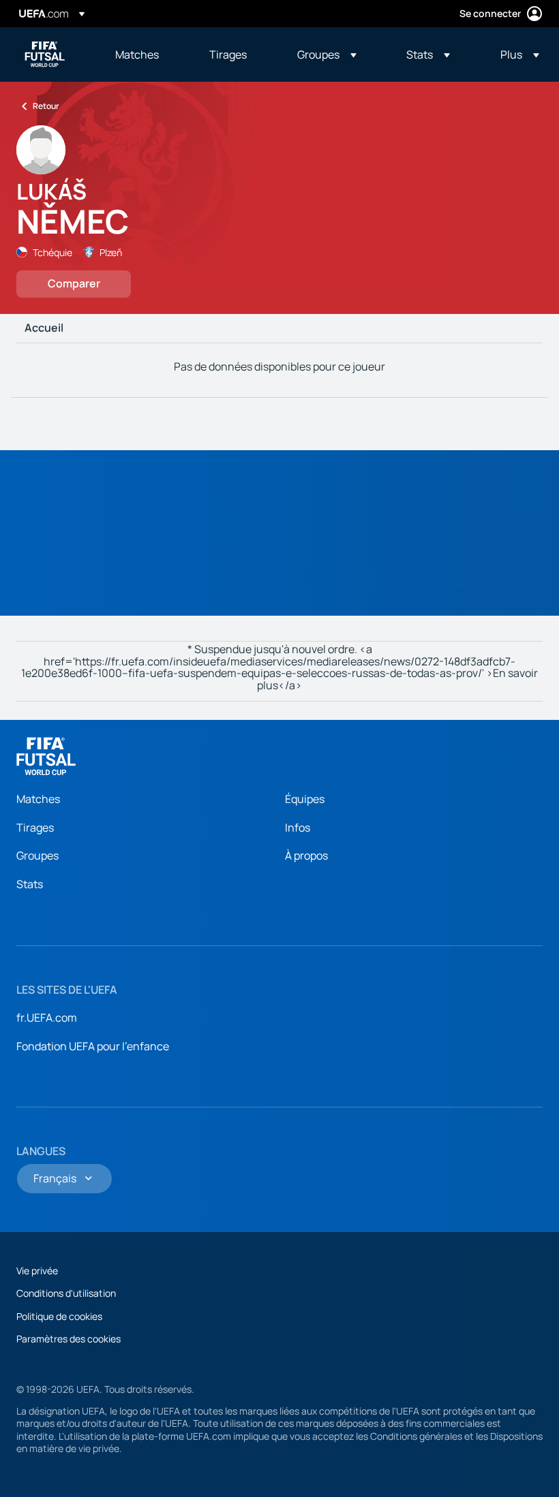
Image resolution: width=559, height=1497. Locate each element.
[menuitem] (145, 54)
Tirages (35, 827)
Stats (29, 884)
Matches (38, 798)
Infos (297, 827)
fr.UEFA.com (46, 1017)
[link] (137, 54)
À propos (306, 855)
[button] (326, 54)
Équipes (304, 798)
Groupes (37, 855)
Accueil (44, 328)
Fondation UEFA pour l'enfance (92, 1046)
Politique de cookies (59, 1316)
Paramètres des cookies (68, 1338)
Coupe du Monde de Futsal (45, 54)
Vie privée (37, 1270)
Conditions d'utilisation (66, 1293)
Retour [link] (46, 106)
